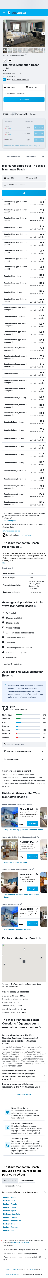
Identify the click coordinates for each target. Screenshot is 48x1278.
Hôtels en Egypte (9, 1210)
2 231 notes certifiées (20, 79)
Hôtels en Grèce (9, 1224)
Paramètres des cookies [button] (11, 531)
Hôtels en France (9, 1207)
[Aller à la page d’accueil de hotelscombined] (17, 12)
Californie (32, 1269)
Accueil (8, 1269)
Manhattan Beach (12, 1274)
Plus (4, 563)
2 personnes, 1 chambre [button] (14, 93)
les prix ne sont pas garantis (20, 1242)
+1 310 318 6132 (10, 76)
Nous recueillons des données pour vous (20, 1253)
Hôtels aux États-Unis (11, 1214)
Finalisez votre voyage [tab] (13, 1186)
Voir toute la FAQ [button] (24, 1094)
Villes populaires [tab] (27, 1180)
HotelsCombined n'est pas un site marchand (21, 1249)
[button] (4, 12)
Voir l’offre (33, 824)
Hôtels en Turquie (10, 1204)
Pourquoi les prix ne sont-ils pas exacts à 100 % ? (22, 1258)
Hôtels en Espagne (10, 1227)
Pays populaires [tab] (10, 1180)
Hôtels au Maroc (9, 1197)
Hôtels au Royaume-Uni (12, 1220)
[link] (23, 829)
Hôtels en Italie (8, 1230)
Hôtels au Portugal (10, 1217)
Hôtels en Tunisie (9, 1201)
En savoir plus (10, 520)
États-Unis (16, 1269)
